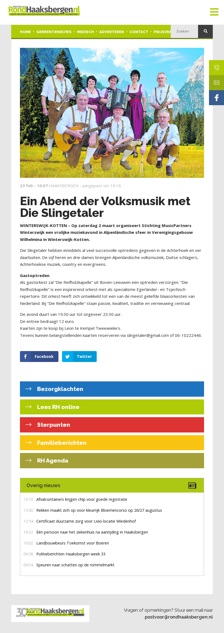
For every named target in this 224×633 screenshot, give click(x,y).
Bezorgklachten (59, 388)
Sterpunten (53, 424)
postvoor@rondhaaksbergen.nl (179, 617)
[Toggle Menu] (214, 12)
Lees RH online (57, 407)
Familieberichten (61, 442)
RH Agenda (52, 460)
